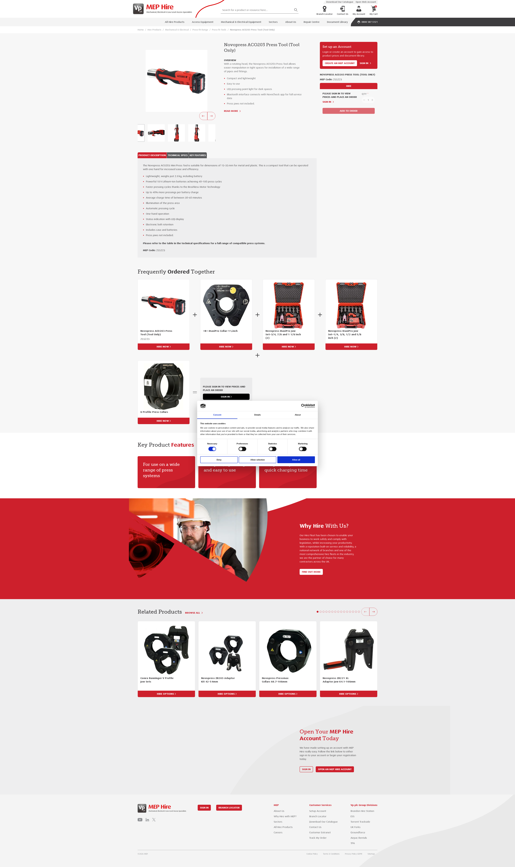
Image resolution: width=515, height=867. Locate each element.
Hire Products (154, 30)
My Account (359, 14)
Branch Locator (325, 14)
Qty (364, 93)
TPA (353, 843)
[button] (317, 611)
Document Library (337, 22)
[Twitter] (153, 819)
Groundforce (358, 832)
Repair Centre (311, 22)
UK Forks (355, 827)
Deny (219, 460)
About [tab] (298, 415)
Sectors (273, 22)
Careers (278, 832)
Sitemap (371, 854)
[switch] (242, 449)
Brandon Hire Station (362, 811)
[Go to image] (156, 133)
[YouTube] (140, 819)
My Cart (373, 10)
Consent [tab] (217, 415)
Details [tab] (257, 415)
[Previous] (203, 116)
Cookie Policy (312, 854)
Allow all (296, 460)
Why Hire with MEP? (285, 816)
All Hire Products (174, 22)
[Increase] (372, 100)
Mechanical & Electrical (177, 30)
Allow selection (257, 460)
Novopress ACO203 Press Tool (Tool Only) (252, 30)
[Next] (211, 116)
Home (141, 30)
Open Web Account (366, 2)
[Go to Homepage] (161, 9)
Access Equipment (202, 22)
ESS (352, 816)
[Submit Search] (295, 10)
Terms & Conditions (331, 854)
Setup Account (317, 811)
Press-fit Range (200, 30)
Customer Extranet (320, 832)
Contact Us (342, 14)
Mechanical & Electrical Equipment (241, 22)
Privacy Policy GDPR (353, 854)
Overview (230, 60)
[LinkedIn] (147, 819)
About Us (290, 22)
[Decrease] (364, 100)
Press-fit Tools (219, 30)
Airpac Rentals (359, 838)
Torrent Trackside (360, 821)
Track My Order (318, 838)
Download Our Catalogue (339, 2)
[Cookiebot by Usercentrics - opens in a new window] (303, 406)
